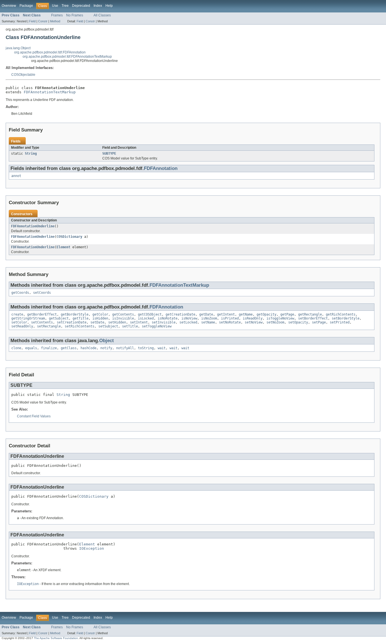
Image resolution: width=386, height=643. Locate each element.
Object (106, 340)
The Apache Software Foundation (56, 638)
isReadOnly (253, 318)
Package (26, 6)
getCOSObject (150, 314)
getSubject (59, 318)
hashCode (88, 348)
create (17, 314)
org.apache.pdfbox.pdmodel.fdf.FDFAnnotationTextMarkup (67, 57)
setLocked (188, 322)
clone (16, 348)
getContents (123, 314)
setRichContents (79, 326)
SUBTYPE (109, 154)
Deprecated (81, 6)
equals (31, 348)
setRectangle (49, 326)
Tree (65, 6)
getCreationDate (180, 314)
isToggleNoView (280, 318)
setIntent (139, 322)
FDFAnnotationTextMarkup (50, 92)
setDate (97, 322)
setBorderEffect (313, 318)
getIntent (226, 314)
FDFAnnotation (160, 168)
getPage (287, 314)
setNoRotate (230, 322)
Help (109, 6)
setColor (19, 322)
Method (55, 21)
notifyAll (125, 348)
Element (63, 247)
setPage (319, 322)
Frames (57, 15)
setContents (42, 322)
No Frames (74, 15)
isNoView (189, 318)
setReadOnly (22, 326)
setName (208, 322)
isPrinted (230, 318)
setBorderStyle (345, 318)
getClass (69, 348)
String (31, 154)
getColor (100, 314)
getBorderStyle (74, 314)
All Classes (102, 15)
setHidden (117, 322)
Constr (42, 21)
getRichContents (340, 314)
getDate (206, 314)
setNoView (254, 322)
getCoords (20, 293)
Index (98, 6)
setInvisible (163, 322)
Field (32, 21)
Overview (9, 6)
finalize (49, 348)
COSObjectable (23, 75)
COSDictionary (69, 237)
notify (106, 348)
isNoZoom (209, 318)
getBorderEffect (42, 314)
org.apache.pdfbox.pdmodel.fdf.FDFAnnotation (50, 52)
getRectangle (310, 314)
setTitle (130, 326)
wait (162, 348)
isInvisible (123, 318)
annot (16, 176)
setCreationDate (71, 322)
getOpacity (266, 314)
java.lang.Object (18, 48)
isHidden (100, 318)
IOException (91, 548)
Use (55, 6)
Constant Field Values (34, 416)
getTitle (80, 318)
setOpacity (298, 322)
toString (146, 348)
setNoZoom (275, 322)
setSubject (108, 326)
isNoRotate (167, 318)
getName (246, 314)
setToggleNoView (157, 326)
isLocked (146, 318)
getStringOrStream (28, 318)
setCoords (42, 293)
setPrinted (340, 322)
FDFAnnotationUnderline (33, 226)
